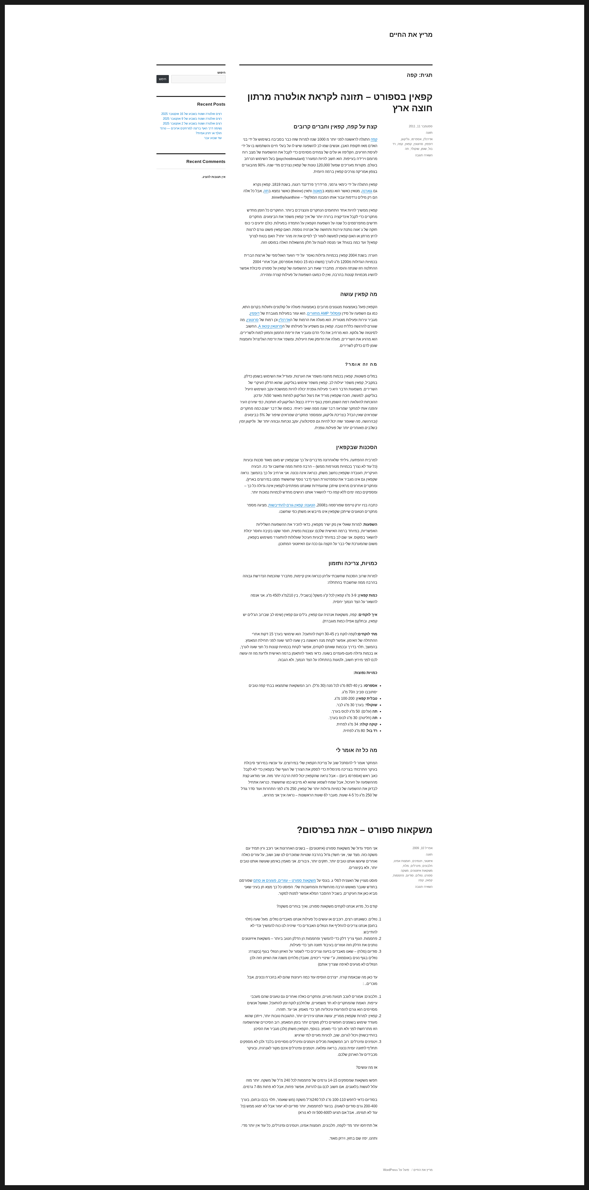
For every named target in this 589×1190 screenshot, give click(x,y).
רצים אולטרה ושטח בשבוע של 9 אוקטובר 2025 (192, 118)
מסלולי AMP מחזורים (323, 313)
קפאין (408, 144)
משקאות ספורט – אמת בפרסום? (365, 830)
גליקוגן (405, 139)
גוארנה (367, 191)
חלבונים (427, 866)
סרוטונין (253, 320)
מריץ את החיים (411, 34)
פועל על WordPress (396, 1170)
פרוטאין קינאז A (270, 326)
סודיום (410, 875)
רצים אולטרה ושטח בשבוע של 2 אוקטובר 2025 (192, 123)
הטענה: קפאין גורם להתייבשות (292, 505)
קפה (374, 139)
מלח (406, 866)
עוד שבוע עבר (213, 138)
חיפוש (221, 72)
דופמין (255, 313)
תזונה (429, 132)
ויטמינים (417, 861)
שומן (424, 149)
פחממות (398, 875)
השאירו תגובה (424, 155)
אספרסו (416, 139)
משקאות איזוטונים (421, 870)
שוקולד (415, 149)
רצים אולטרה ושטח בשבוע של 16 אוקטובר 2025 (191, 114)
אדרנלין (284, 320)
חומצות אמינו (402, 861)
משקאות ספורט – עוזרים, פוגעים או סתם (284, 880)
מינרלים (416, 866)
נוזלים (419, 875)
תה (266, 191)
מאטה (317, 191)
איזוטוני (428, 861)
